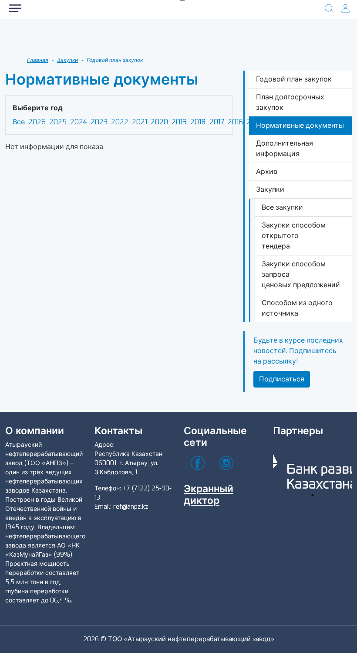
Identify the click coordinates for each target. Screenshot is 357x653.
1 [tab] (312, 495)
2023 (99, 121)
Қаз (89, 39)
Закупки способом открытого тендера (294, 236)
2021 (139, 121)
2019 (179, 121)
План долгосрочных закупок (290, 102)
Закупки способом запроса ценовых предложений (301, 274)
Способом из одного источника (297, 308)
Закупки (67, 60)
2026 (37, 121)
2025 (58, 121)
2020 (159, 121)
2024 (78, 121)
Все (19, 121)
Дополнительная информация (284, 148)
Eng (139, 39)
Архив (266, 171)
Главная (37, 60)
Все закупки (282, 207)
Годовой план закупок (294, 79)
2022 (119, 121)
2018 (198, 121)
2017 (216, 121)
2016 (235, 121)
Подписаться (281, 379)
